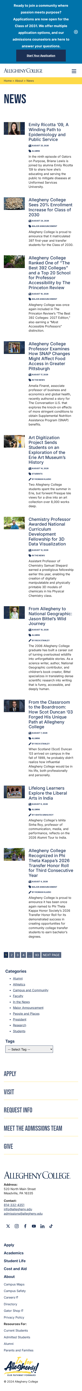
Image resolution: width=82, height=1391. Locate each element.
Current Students (16, 1330)
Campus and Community (30, 990)
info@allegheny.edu (18, 1209)
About (19, 80)
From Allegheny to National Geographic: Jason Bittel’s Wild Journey (50, 616)
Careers (9, 1297)
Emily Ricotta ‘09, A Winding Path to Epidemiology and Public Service (49, 132)
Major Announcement (28, 1008)
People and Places (26, 1014)
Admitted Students (17, 1337)
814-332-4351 (14, 1205)
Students (19, 1031)
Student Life (15, 1261)
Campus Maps (14, 1284)
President (19, 1019)
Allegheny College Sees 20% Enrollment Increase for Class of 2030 (50, 207)
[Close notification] (76, 32)
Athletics (19, 984)
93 (37, 955)
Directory (10, 1304)
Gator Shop (12, 1311)
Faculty (18, 996)
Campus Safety (15, 1291)
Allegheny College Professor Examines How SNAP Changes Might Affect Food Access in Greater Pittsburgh (49, 356)
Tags (10, 1041)
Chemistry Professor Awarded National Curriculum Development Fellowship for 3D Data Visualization (50, 532)
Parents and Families (18, 1350)
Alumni (18, 978)
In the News (21, 1002)
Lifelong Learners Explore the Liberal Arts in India (48, 793)
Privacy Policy (14, 1317)
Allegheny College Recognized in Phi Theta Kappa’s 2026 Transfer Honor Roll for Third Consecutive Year (51, 863)
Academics (14, 1253)
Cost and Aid (15, 1268)
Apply (9, 1245)
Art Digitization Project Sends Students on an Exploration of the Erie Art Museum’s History (47, 450)
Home (8, 80)
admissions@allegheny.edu (23, 1213)
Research (19, 1025)
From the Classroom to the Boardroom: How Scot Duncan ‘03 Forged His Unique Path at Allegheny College (51, 714)
